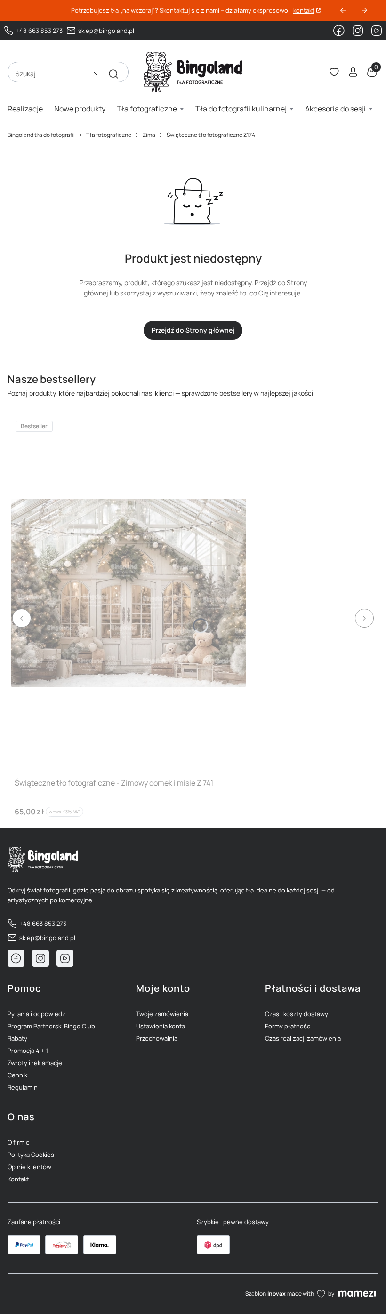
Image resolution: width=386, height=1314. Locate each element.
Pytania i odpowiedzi (37, 1014)
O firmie (19, 1142)
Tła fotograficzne (108, 135)
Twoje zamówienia (162, 1014)
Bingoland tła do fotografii (41, 135)
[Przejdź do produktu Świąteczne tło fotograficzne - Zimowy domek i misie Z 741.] (128, 593)
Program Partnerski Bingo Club (51, 1026)
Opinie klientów (29, 1167)
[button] (113, 74)
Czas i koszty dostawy (296, 1014)
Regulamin (23, 1087)
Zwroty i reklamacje (35, 1063)
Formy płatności (288, 1026)
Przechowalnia (156, 1038)
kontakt (303, 11)
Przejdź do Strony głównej (193, 330)
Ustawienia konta (160, 1026)
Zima (149, 135)
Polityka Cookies (31, 1154)
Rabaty (17, 1038)
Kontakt (18, 1179)
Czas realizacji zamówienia (303, 1038)
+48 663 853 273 (39, 30)
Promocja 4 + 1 (28, 1050)
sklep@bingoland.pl (106, 30)
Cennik (17, 1075)
